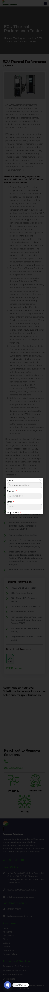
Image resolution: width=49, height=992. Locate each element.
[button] (40, 480)
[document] (24, 496)
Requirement (13, 512)
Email (10, 502)
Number (11, 491)
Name (10, 480)
